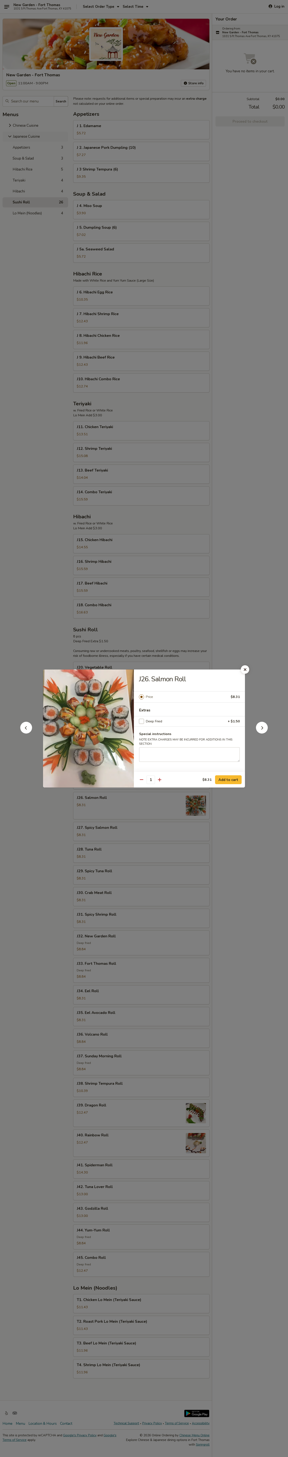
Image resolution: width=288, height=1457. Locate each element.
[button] (26, 732)
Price (149, 697)
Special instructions (155, 734)
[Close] (245, 669)
